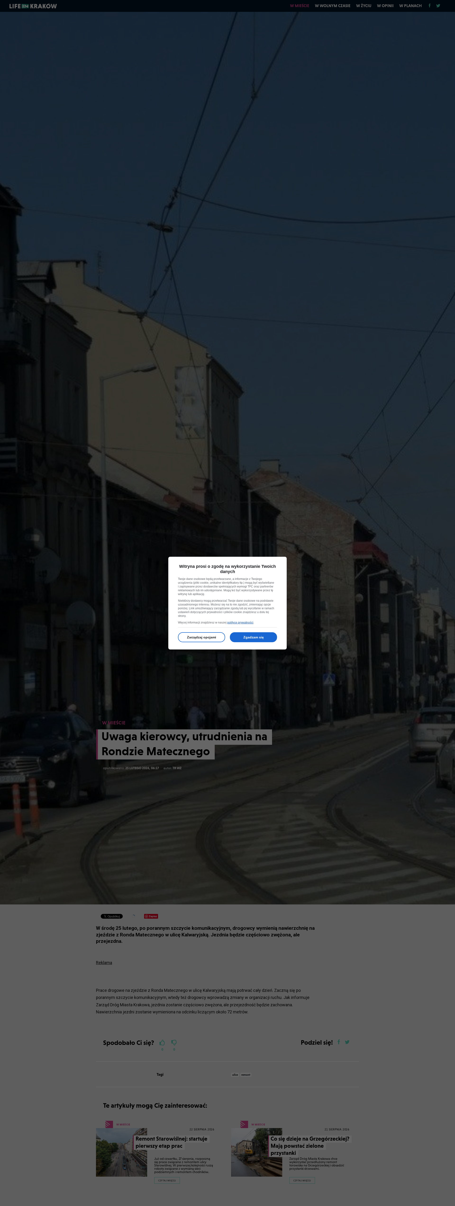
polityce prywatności (240, 622)
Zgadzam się (253, 637)
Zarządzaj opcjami (201, 637)
